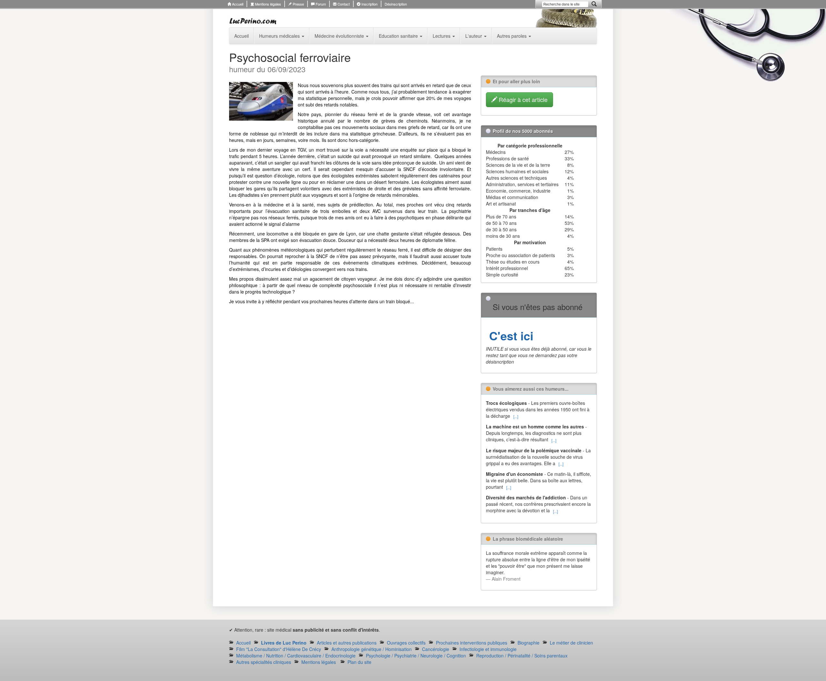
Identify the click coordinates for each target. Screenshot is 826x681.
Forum (320, 3)
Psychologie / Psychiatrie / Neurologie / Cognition (416, 655)
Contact (343, 3)
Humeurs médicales (280, 36)
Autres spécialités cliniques (263, 662)
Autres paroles (512, 36)
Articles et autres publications (347, 642)
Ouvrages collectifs (406, 642)
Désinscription (396, 3)
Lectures (442, 36)
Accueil (237, 3)
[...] (515, 416)
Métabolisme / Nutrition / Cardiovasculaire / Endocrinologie (296, 655)
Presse (298, 3)
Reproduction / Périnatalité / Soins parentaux (522, 655)
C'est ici (509, 335)
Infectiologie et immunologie (488, 649)
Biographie (528, 642)
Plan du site (359, 662)
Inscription (369, 3)
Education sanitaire (399, 36)
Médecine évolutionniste (340, 36)
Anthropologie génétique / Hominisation (371, 649)
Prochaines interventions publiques (471, 642)
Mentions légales (267, 3)
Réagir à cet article (522, 99)
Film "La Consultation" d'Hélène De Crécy (278, 649)
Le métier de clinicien (571, 642)
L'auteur (474, 36)
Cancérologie (435, 649)
